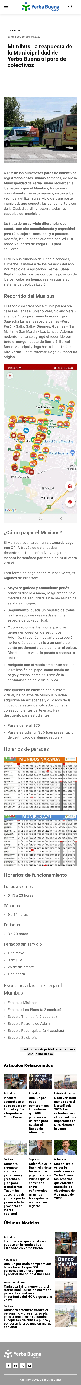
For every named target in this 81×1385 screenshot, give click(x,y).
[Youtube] (29, 1365)
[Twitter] (22, 1365)
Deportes (34, 1159)
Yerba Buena (44, 1054)
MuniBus (27, 1049)
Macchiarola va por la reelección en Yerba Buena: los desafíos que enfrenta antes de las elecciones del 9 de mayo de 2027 (65, 1181)
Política (8, 1159)
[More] (56, 80)
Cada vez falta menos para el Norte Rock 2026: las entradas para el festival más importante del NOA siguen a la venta (65, 1113)
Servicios (14, 30)
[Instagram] (15, 1365)
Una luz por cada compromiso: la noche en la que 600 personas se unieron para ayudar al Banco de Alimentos (39, 1115)
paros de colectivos (60, 173)
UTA (30, 1054)
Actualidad (10, 1093)
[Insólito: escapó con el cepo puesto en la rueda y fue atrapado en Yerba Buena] (15, 1081)
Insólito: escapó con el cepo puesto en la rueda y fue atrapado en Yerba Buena (15, 1107)
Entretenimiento (64, 1093)
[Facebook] (8, 1365)
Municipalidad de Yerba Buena (28, 183)
